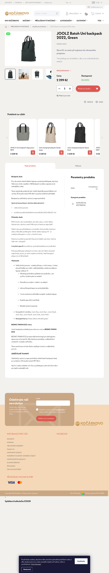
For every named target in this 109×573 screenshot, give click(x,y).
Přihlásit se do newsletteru (46, 418)
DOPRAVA (18, 3)
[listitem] (23, 137)
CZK (97, 2)
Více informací (36, 564)
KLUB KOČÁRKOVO (13, 463)
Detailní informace (63, 70)
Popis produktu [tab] (30, 166)
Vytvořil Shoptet (75, 493)
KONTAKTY (8, 3)
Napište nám (48, 3)
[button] (7, 137)
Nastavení (27, 569)
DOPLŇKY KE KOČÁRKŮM (81, 204)
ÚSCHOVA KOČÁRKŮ (14, 469)
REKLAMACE (11, 466)
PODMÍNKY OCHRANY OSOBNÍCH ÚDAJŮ (21, 456)
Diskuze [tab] (78, 166)
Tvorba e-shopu (90, 493)
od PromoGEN (99, 493)
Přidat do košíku (84, 88)
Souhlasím (81, 561)
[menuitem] (13, 20)
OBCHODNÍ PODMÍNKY (33, 3)
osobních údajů (59, 409)
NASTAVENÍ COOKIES (14, 452)
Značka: (62, 44)
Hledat (57, 13)
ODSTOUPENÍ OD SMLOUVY (16, 459)
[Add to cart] (33, 152)
